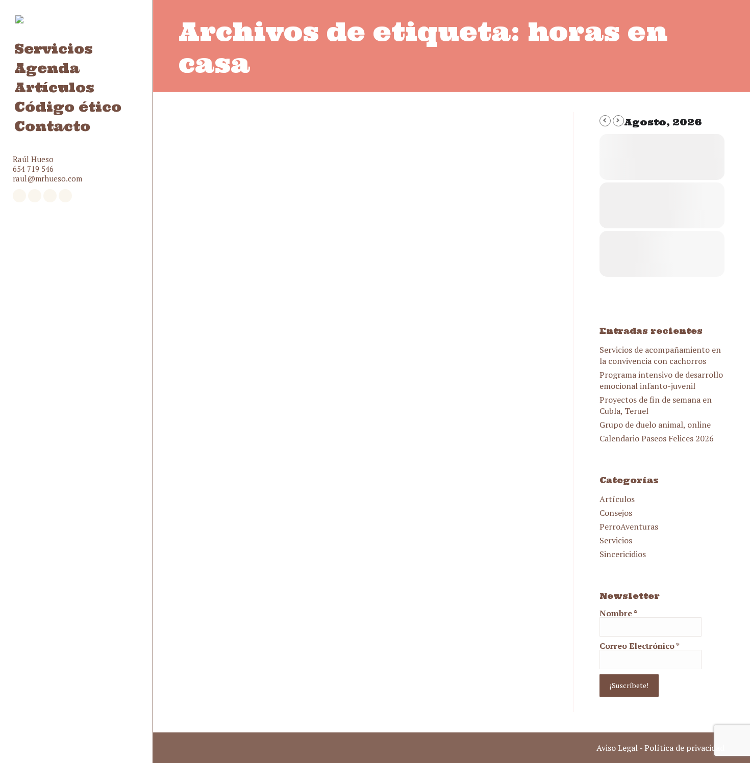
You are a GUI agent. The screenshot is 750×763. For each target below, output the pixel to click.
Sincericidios (622, 554)
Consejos (615, 512)
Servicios (615, 540)
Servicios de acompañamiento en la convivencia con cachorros (660, 355)
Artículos (617, 499)
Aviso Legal (617, 747)
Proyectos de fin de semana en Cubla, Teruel (655, 405)
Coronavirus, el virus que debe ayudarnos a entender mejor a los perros (337, 319)
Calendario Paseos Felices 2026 (656, 438)
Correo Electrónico (639, 646)
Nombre (618, 613)
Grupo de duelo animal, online (655, 424)
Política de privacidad (684, 747)
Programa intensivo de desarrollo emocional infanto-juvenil (661, 380)
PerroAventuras (628, 526)
